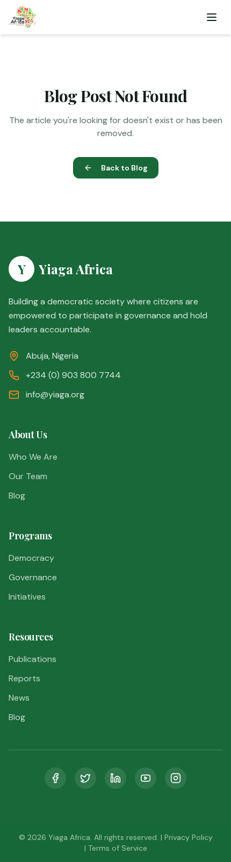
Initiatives (27, 596)
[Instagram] (175, 778)
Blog (17, 495)
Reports (24, 678)
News (19, 697)
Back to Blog (124, 168)
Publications (32, 659)
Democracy (31, 558)
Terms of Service (117, 848)
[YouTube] (145, 778)
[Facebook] (55, 778)
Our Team (28, 476)
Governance (33, 577)
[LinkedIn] (115, 778)
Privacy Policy (188, 837)
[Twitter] (85, 778)
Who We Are (33, 456)
